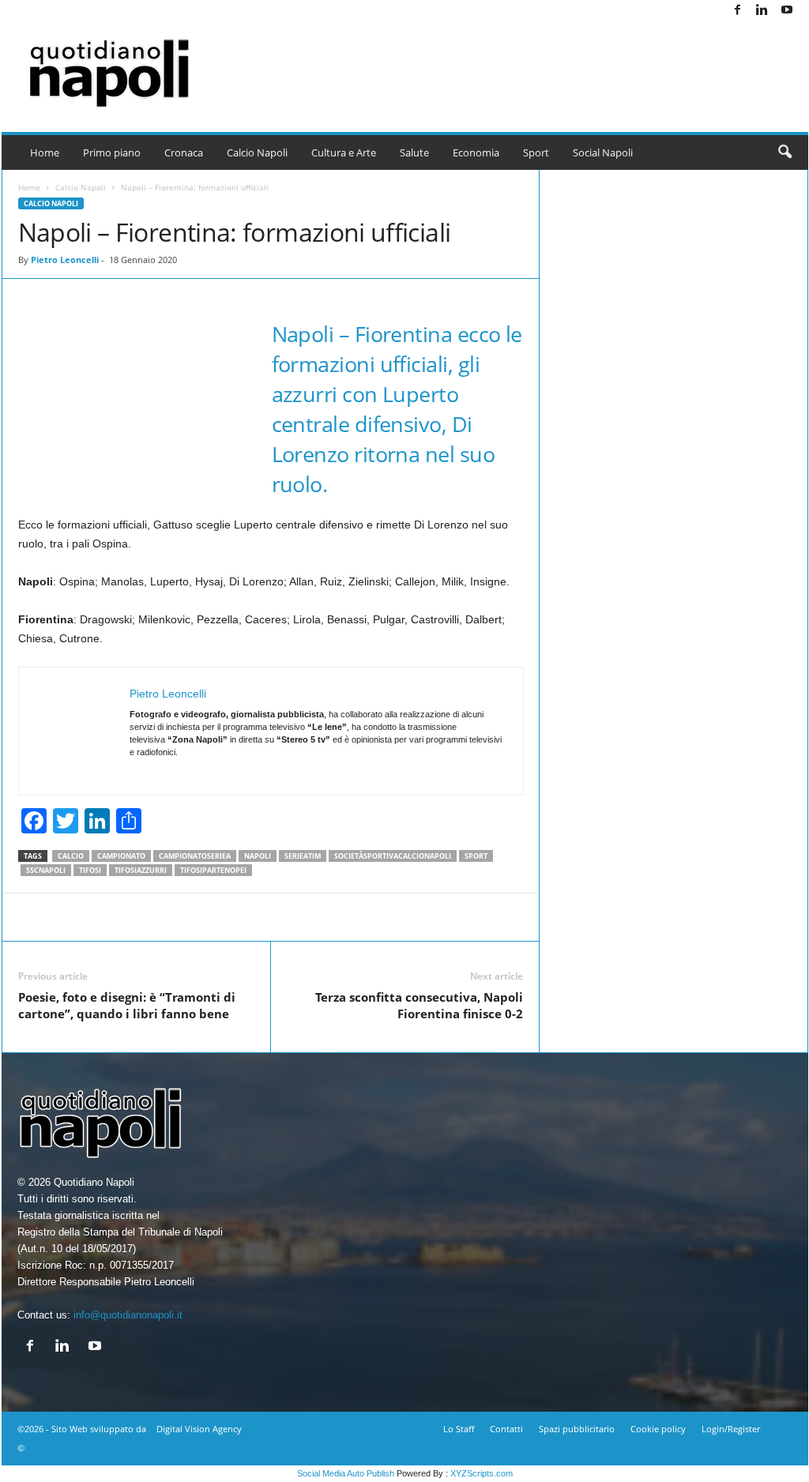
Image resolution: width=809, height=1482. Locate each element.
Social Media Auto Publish (345, 1473)
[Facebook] (737, 10)
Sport (536, 152)
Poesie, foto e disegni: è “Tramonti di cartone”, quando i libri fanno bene (126, 1005)
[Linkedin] (762, 10)
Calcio (71, 856)
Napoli (257, 856)
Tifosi (90, 870)
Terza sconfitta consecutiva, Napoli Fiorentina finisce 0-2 (419, 1005)
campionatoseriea (195, 856)
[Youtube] (786, 10)
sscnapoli (46, 870)
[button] (784, 152)
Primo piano (112, 152)
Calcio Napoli (257, 152)
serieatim (302, 856)
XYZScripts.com (481, 1473)
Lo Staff (458, 1429)
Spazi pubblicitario (577, 1429)
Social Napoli (603, 152)
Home (44, 152)
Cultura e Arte (343, 152)
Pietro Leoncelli (65, 259)
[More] (607, 917)
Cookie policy (658, 1429)
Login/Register (731, 1429)
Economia (476, 152)
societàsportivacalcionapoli (392, 856)
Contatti (506, 1429)
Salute (414, 152)
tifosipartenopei (213, 870)
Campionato (121, 856)
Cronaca (183, 152)
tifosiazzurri (141, 870)
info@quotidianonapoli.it (127, 1315)
